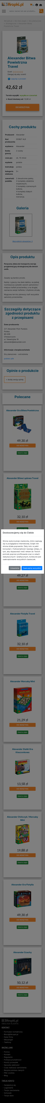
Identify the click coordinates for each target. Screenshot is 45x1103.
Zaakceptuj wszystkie (32, 568)
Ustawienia (14, 568)
